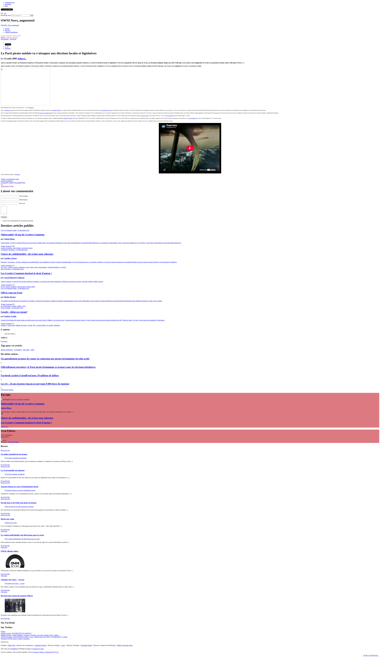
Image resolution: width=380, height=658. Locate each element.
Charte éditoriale (17, 635)
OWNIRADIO (56, 637)
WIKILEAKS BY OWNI (42, 637)
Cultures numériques (11, 32)
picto (36, 267)
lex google (49, 325)
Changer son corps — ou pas (12, 580)
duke (28, 649)
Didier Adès (11, 645)
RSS (6, 6)
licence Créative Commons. (21, 638)
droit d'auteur (17, 248)
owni (23, 306)
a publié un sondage (67, 118)
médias (19, 306)
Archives (33, 635)
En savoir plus (5, 465)
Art (2, 267)
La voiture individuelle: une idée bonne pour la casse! (22, 535)
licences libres (30, 286)
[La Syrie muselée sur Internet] (15, 474)
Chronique (11, 250)
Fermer (11, 186)
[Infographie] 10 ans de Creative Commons (22, 234)
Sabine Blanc (9, 239)
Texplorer (31, 107)
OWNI (10, 638)
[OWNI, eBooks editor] (15, 567)
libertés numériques (7, 350)
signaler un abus (6, 633)
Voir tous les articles (7, 390)
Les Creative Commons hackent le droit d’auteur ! (26, 273)
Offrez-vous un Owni (11, 292)
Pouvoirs (7, 30)
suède (32, 350)
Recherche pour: (6, 15)
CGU (5, 267)
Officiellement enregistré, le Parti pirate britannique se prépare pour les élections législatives (48, 367)
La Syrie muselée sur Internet (12, 470)
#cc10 (3, 286)
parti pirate (26, 350)
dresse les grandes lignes (46, 113)
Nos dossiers (5, 39)
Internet (14, 306)
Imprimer (7, 48)
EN (5, 13)
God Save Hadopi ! (7, 181)
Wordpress (4, 638)
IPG (34, 325)
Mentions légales (6, 635)
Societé (7, 28)
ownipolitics (18, 350)
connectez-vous (9, 2)
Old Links (4, 531)
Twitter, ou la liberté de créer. (10, 179)
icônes (32, 267)
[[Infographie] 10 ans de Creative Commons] (15, 399)
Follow (3, 631)
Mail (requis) (23, 200)
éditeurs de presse (21, 325)
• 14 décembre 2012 (23, 230)
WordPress (14, 649)
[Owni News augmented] (10, 25)
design (16, 267)
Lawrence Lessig (27, 248)
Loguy (63, 645)
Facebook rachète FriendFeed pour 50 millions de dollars (30, 375)
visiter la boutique (13, 442)
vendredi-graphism (53, 267)
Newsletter (17, 183)
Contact (56, 635)
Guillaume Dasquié (40, 645)
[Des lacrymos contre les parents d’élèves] (15, 612)
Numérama (17, 174)
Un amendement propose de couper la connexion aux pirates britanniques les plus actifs (45, 358)
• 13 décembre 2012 (23, 288)
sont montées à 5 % (193, 118)
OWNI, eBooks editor (9, 551)
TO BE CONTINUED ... (371, 655)
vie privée (63, 267)
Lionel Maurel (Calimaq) (14, 278)
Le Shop (64, 637)
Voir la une (4, 426)
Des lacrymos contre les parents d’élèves (17, 596)
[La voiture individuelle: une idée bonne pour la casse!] (22, 539)
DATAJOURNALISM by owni (23, 637)
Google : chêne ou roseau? (14, 312)
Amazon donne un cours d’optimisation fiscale (19, 487)
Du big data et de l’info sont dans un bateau (18, 503)
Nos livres (13, 39)
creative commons (6, 248)
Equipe (46, 635)
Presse (3, 308)
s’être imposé (7, 110)
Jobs (51, 635)
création (10, 267)
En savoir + (4, 341)
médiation (57, 325)
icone (27, 267)
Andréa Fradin (10, 316)
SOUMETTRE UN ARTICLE (21, 633)
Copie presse (11, 325)
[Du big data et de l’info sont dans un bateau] (19, 506)
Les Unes (40, 635)
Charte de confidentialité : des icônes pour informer (27, 254)
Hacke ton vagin (7, 519)
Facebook (4, 183)
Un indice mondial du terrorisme (14, 454)
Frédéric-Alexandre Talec (125, 645)
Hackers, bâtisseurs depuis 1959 (11, 35)
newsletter (8, 4)
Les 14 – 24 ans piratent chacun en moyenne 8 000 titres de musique (35, 383)
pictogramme (42, 267)
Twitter (10, 183)
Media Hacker (10, 297)
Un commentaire (5, 185)
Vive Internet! (8, 230)
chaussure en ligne (38, 649)
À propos (27, 635)
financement (7, 306)
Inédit (14, 230)
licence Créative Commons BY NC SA (46, 652)
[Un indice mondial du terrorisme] (16, 458)
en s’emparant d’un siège (106, 110)
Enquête (7, 308)
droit (2, 269)
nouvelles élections (56, 110)
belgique (3, 325)
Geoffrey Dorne (10, 258)
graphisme (22, 267)
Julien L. (21, 58)
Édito (14, 288)
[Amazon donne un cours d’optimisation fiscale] (20, 490)
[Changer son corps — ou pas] (14, 583)
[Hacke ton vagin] (11, 523)
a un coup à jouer (144, 115)
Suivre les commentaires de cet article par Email (18, 221)
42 (1, 306)
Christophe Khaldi (86, 645)
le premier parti (170, 115)
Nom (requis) (23, 196)
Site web (22, 203)
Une (2, 230)
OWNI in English (6, 637)
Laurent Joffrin (41, 325)
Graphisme (4, 250)
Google (30, 325)
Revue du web (5, 450)
